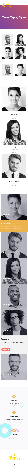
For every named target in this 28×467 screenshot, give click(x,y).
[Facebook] (13, 464)
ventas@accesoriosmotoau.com (14, 421)
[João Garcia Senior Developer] (20, 53)
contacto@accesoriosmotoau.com (14, 419)
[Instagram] (15, 464)
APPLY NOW (6, 349)
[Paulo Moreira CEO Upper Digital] (7, 40)
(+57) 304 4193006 (14, 403)
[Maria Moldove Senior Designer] (20, 40)
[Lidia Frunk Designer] (7, 53)
